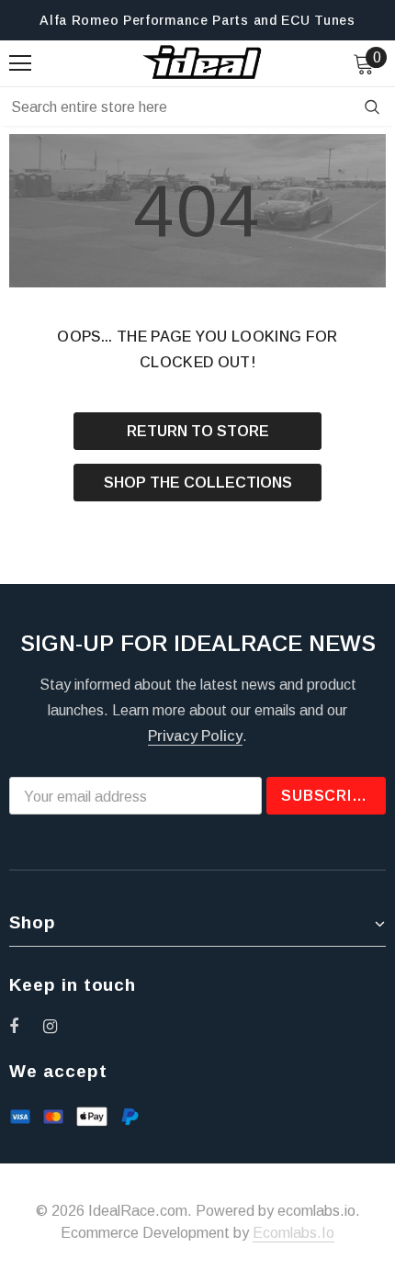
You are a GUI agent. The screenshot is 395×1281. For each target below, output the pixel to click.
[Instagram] (59, 1025)
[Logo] (203, 63)
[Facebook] (25, 1025)
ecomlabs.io (293, 1233)
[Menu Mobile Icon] (20, 63)
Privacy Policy (195, 736)
